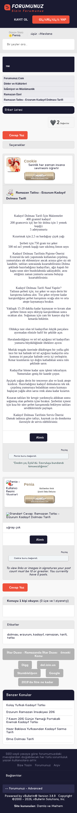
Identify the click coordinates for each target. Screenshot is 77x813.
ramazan (51, 634)
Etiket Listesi (13, 110)
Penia (17, 456)
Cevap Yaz (16, 135)
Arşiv (57, 765)
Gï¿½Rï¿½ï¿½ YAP (52, 19)
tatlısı (11, 638)
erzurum (26, 634)
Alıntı (40, 437)
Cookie (17, 558)
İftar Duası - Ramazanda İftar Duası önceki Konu (38, 654)
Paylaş (64, 450)
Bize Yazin (24, 765)
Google (54, 673)
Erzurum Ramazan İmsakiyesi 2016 (30, 712)
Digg (25, 665)
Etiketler (13, 624)
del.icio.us (48, 665)
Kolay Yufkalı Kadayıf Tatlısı (25, 705)
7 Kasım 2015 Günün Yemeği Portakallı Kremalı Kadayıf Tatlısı (33, 720)
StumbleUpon (27, 673)
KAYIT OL (20, 19)
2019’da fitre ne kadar (37, 682)
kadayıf (38, 634)
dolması (12, 634)
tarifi (63, 634)
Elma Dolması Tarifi (20, 739)
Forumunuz (43, 765)
